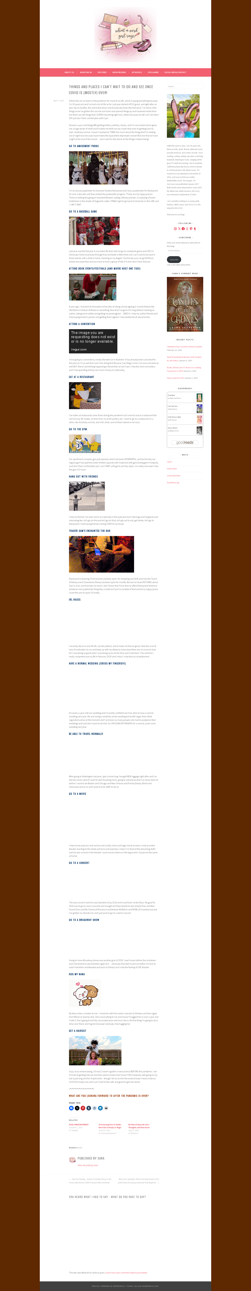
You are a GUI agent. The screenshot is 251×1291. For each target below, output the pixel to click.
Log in (169, 461)
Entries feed (172, 468)
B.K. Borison (173, 420)
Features (102, 72)
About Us (69, 72)
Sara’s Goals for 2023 (175, 378)
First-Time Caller (174, 417)
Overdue (171, 395)
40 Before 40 (86, 72)
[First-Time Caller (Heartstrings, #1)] (199, 423)
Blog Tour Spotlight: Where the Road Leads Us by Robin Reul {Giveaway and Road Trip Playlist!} (138, 1181)
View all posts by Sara (88, 1165)
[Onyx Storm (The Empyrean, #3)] (199, 434)
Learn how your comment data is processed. (126, 1272)
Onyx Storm (172, 428)
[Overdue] (199, 401)
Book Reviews (119, 72)
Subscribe (174, 259)
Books (79, 1148)
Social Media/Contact (175, 72)
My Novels (137, 72)
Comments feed (173, 475)
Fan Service (172, 406)
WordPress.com (150, 1286)
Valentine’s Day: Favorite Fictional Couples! (184, 346)
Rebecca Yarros (174, 431)
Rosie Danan (173, 409)
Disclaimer (153, 72)
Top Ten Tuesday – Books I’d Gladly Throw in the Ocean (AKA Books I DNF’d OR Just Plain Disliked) (90, 1181)
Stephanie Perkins (175, 398)
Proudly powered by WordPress (108, 1286)
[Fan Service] (199, 412)
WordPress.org (173, 482)
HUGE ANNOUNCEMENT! (79, 1124)
